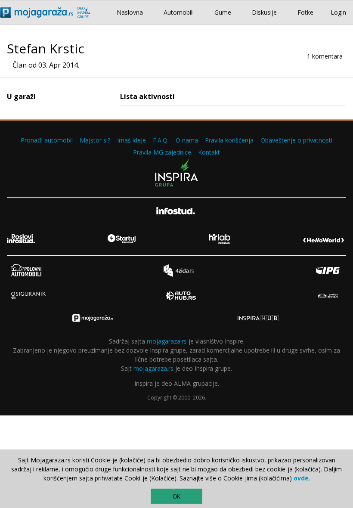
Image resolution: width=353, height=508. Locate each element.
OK (177, 496)
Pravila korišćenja (229, 140)
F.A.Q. (161, 140)
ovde (301, 478)
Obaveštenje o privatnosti (296, 140)
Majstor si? (95, 140)
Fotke (305, 12)
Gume (222, 12)
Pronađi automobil (47, 140)
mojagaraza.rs (167, 341)
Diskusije (264, 12)
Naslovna (130, 12)
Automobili (179, 12)
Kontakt (209, 152)
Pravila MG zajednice (162, 152)
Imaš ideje (131, 140)
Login (338, 12)
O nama (187, 140)
